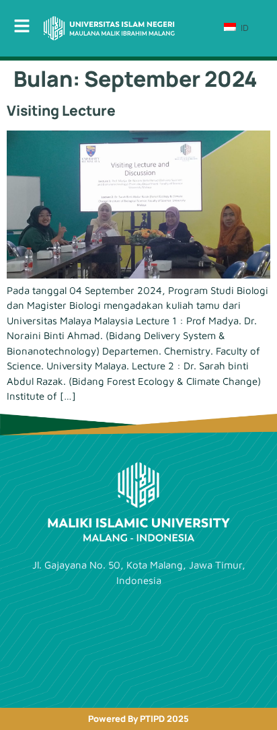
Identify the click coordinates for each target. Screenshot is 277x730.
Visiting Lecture (61, 110)
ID (243, 27)
